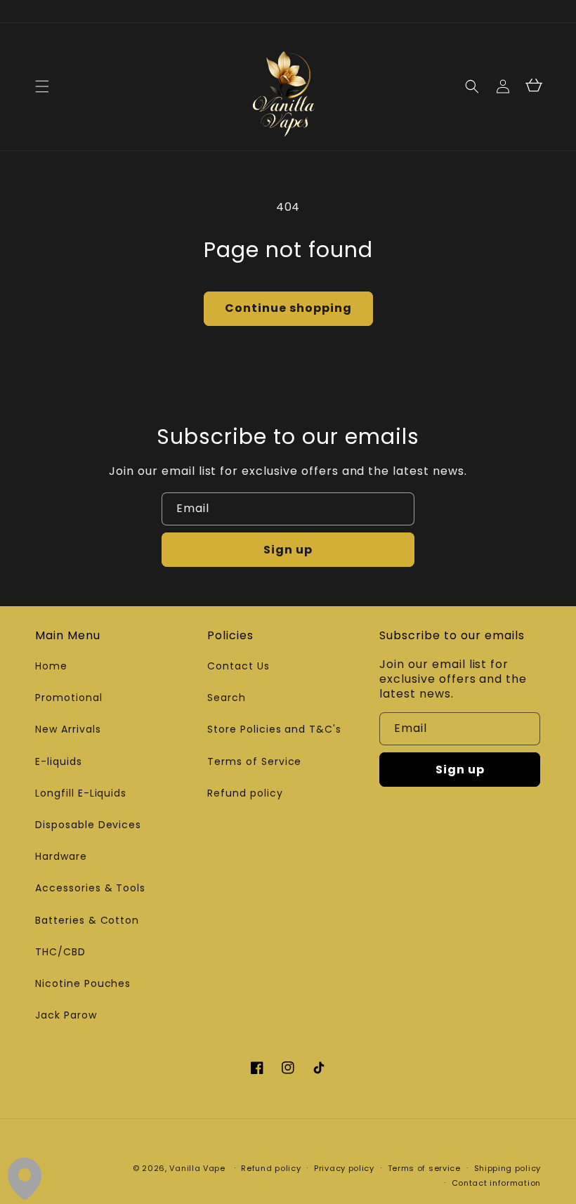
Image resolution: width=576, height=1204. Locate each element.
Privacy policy (344, 1168)
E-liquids (58, 761)
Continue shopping (288, 308)
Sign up (288, 550)
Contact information (496, 1183)
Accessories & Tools (90, 888)
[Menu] (42, 86)
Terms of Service (254, 761)
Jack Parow (66, 1015)
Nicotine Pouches (83, 983)
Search (226, 698)
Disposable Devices (88, 825)
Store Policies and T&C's (274, 729)
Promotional (69, 698)
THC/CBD (60, 952)
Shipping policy (508, 1168)
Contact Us (238, 666)
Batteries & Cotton (87, 920)
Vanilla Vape (197, 1168)
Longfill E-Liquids (80, 793)
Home (51, 666)
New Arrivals (68, 729)
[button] (472, 86)
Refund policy (244, 793)
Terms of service (424, 1168)
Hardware (61, 856)
